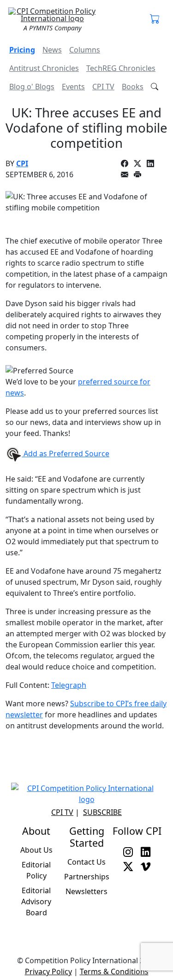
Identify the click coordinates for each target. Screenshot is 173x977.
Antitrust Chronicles (44, 68)
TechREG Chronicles (120, 68)
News (52, 50)
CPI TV (103, 86)
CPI (22, 163)
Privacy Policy (48, 971)
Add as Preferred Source (65, 453)
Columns (84, 50)
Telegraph (68, 685)
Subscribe (102, 812)
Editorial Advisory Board (36, 901)
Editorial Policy (36, 870)
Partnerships (86, 877)
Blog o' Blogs (31, 86)
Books (132, 86)
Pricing (22, 50)
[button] (155, 19)
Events (73, 86)
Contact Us (86, 862)
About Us (36, 850)
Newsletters (86, 891)
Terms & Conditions (114, 971)
